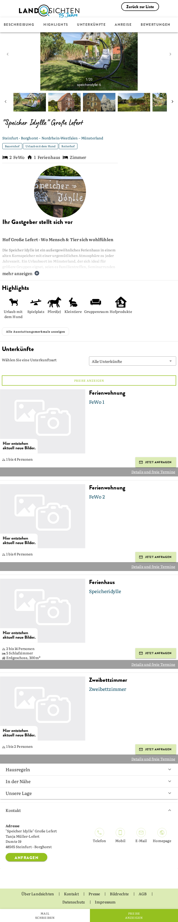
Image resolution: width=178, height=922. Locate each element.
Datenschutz (74, 902)
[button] (132, 361)
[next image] (170, 54)
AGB (143, 893)
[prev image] (7, 54)
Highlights (55, 24)
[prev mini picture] (5, 102)
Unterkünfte (91, 24)
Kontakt (13, 810)
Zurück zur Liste (140, 7)
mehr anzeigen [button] (17, 273)
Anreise (123, 24)
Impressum (105, 902)
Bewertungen (156, 24)
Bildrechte (120, 893)
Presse (95, 893)
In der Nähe (18, 781)
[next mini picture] (172, 102)
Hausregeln (18, 769)
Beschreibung (19, 24)
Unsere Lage (19, 793)
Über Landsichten (38, 893)
